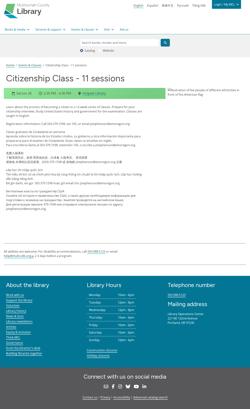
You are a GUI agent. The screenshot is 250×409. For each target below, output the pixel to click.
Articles (11, 327)
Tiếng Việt (199, 5)
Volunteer (13, 305)
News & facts (15, 316)
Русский (183, 5)
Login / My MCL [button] (225, 4)
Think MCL (13, 337)
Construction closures (102, 350)
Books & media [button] (15, 29)
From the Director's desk (23, 348)
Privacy (105, 397)
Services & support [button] (48, 29)
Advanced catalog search (150, 397)
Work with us (15, 295)
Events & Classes (30, 65)
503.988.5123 (96, 251)
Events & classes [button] (83, 29)
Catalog (90, 51)
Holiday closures (98, 356)
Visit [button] (107, 29)
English (138, 5)
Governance (14, 343)
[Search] (165, 43)
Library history (16, 311)
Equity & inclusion (18, 332)
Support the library (19, 300)
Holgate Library (94, 93)
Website (108, 51)
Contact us (90, 397)
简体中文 (167, 5)
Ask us (124, 29)
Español (152, 5)
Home (10, 65)
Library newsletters (19, 321)
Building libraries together (24, 353)
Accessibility (121, 397)
